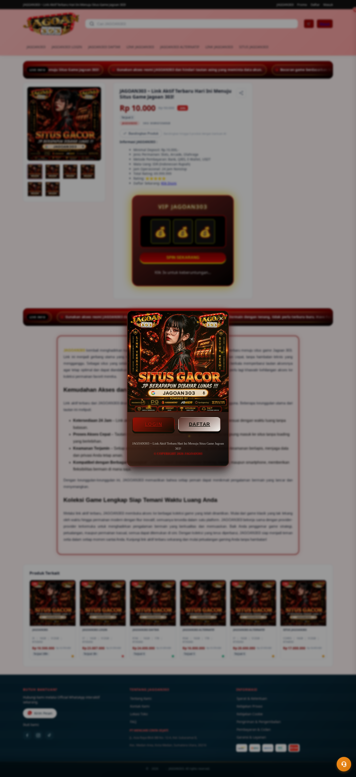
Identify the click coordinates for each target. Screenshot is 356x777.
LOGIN (153, 424)
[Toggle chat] (344, 764)
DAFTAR (199, 424)
